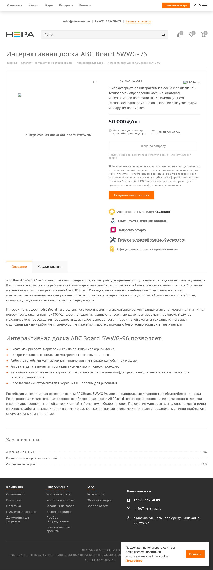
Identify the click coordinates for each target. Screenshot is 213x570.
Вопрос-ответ (97, 506)
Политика (13, 506)
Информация (57, 487)
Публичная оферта (21, 512)
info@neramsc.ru (76, 21)
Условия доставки (60, 500)
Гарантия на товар (60, 506)
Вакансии (13, 500)
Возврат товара (58, 512)
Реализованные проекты (58, 529)
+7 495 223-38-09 (108, 21)
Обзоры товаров (100, 500)
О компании (15, 494)
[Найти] (163, 34)
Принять (195, 554)
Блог (90, 487)
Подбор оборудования (57, 519)
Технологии (95, 494)
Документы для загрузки (18, 519)
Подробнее (134, 560)
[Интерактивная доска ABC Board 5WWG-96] (56, 135)
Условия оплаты (58, 494)
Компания (14, 487)
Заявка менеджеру (176, 5)
